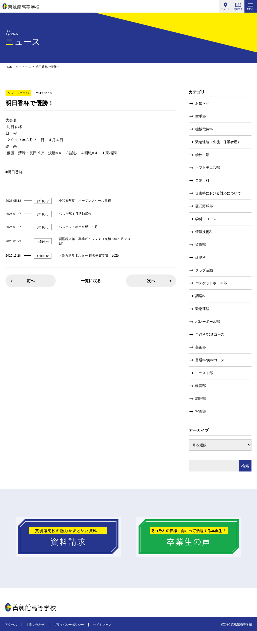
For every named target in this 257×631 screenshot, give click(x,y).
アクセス (11, 624)
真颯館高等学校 (21, 6)
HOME (10, 67)
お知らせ (202, 103)
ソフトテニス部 (207, 168)
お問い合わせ (35, 624)
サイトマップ (102, 624)
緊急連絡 (202, 309)
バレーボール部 (207, 322)
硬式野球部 (204, 206)
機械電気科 (204, 129)
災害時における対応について (218, 193)
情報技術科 (204, 232)
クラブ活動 (204, 270)
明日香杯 (15, 172)
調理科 (200, 296)
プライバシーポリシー (69, 624)
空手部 (200, 116)
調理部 (200, 399)
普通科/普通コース (209, 334)
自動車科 (202, 180)
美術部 (200, 347)
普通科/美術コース (209, 360)
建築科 (200, 257)
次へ (151, 281)
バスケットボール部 (211, 283)
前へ (31, 281)
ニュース (25, 67)
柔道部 (200, 245)
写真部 (200, 411)
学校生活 (202, 155)
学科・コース (205, 219)
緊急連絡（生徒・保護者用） (218, 142)
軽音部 (200, 386)
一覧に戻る (91, 281)
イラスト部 (204, 373)
